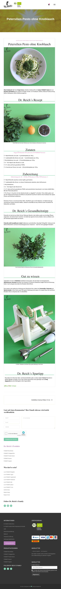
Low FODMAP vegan (28, 40)
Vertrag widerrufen (9, 543)
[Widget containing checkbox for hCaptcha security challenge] (15, 433)
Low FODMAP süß (8, 482)
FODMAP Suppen (8, 461)
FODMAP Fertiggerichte (9, 453)
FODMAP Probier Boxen (9, 455)
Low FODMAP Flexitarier (9, 479)
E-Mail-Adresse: (36, 565)
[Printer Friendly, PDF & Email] (10, 386)
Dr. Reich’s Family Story (9, 523)
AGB (5, 529)
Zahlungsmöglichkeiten (9, 539)
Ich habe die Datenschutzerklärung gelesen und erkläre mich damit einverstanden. (44, 571)
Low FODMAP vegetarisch (10, 477)
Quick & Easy (19, 40)
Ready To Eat (7, 494)
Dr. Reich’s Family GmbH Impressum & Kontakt (14, 526)
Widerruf (6, 534)
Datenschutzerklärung (9, 531)
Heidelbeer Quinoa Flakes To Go (40, 400)
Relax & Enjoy (7, 492)
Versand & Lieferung (8, 536)
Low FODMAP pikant (38, 40)
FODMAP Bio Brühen (8, 450)
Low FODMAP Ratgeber (9, 472)
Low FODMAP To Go (8, 487)
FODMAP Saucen (8, 458)
